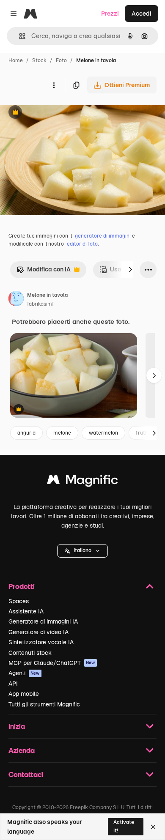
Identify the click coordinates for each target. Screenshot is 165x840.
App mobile (23, 694)
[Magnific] (82, 481)
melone (62, 433)
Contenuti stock (30, 653)
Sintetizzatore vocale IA (41, 642)
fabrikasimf (40, 304)
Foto (61, 60)
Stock (39, 60)
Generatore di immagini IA (43, 621)
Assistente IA (26, 611)
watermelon (103, 433)
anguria (26, 433)
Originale (55, 113)
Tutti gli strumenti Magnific (44, 704)
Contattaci (25, 774)
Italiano (82, 550)
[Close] (153, 827)
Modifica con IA (43, 271)
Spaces (18, 601)
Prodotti (21, 586)
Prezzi (110, 13)
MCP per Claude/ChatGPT (51, 663)
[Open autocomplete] (18, 36)
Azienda (21, 750)
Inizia (16, 726)
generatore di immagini (103, 236)
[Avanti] (130, 269)
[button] (82, 551)
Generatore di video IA (38, 632)
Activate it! (123, 826)
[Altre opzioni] (53, 85)
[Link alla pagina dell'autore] (16, 300)
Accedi (141, 13)
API (13, 683)
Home (15, 60)
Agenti (24, 673)
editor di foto (82, 244)
